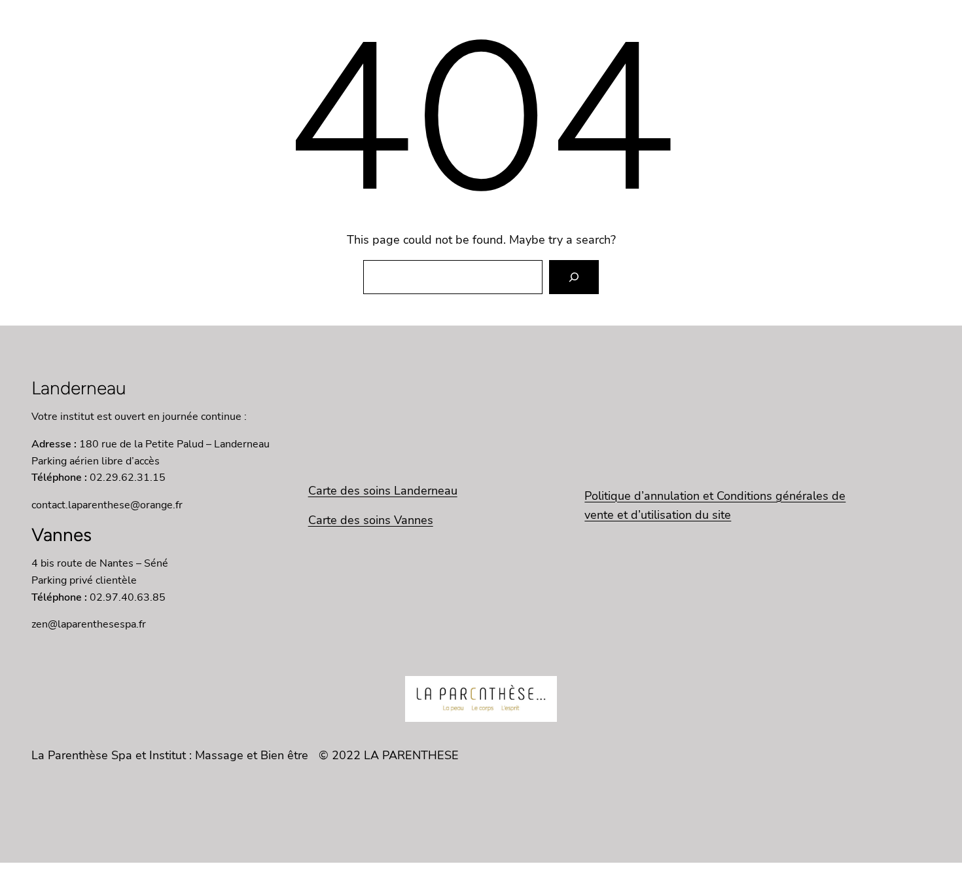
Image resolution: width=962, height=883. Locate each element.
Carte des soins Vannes (370, 520)
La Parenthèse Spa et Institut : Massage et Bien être (169, 755)
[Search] (574, 277)
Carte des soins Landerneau (382, 490)
